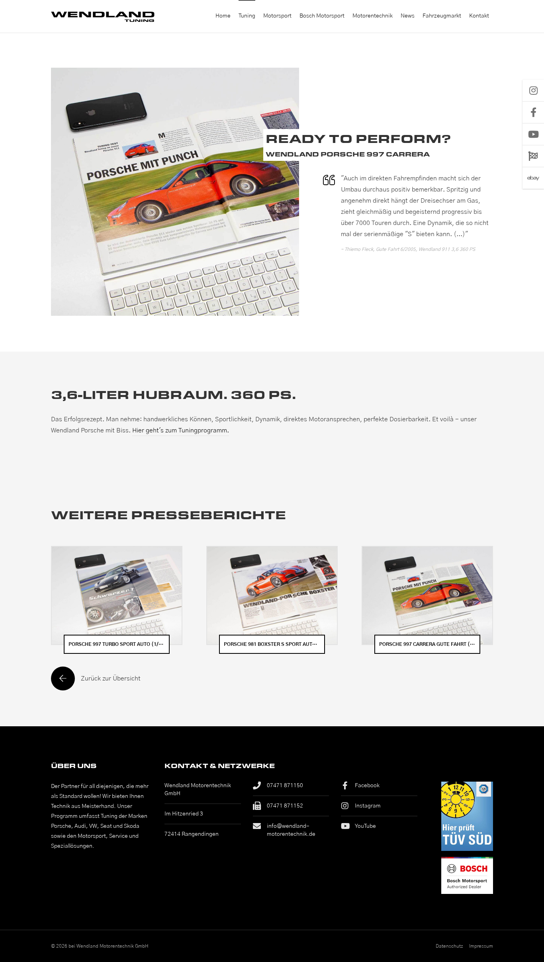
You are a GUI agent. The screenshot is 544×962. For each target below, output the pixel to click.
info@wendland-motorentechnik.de (291, 830)
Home (223, 16)
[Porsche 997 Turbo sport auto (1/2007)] (117, 595)
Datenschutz (449, 946)
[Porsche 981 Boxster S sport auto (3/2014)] (272, 595)
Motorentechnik (372, 16)
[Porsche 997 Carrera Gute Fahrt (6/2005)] (427, 595)
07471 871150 (285, 785)
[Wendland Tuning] (105, 16)
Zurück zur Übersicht (111, 678)
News (408, 16)
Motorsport (277, 16)
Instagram (368, 806)
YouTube (365, 826)
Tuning (247, 16)
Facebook (367, 785)
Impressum (481, 946)
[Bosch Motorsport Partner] (467, 875)
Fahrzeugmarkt (442, 16)
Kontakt (479, 16)
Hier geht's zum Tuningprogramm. (180, 430)
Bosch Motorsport (321, 16)
